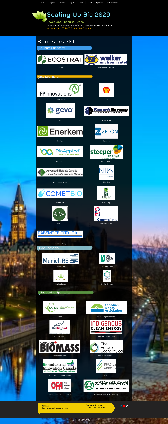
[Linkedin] (121, 406)
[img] (60, 92)
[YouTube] (124, 406)
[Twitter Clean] (127, 406)
